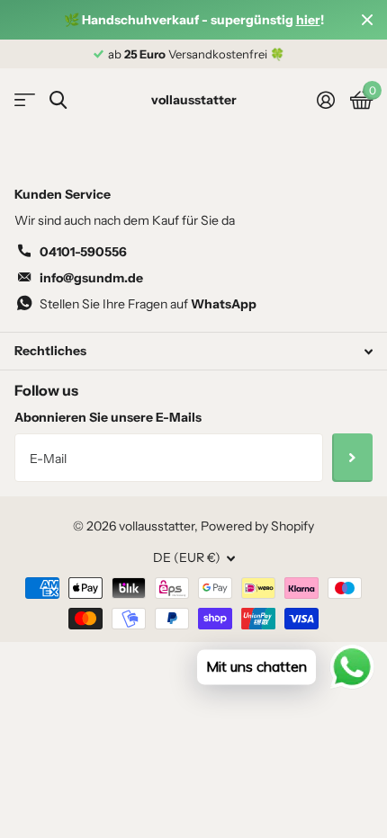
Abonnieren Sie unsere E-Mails (108, 417)
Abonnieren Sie (352, 457)
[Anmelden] (325, 99)
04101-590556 (83, 252)
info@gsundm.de (91, 278)
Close (367, 20)
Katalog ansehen (24, 100)
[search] (58, 100)
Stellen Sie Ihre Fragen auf (148, 304)
